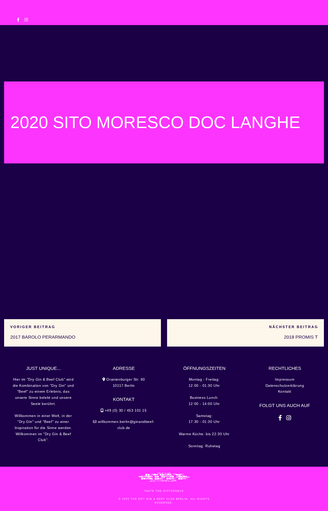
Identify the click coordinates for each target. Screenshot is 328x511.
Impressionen (140, 71)
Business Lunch (100, 49)
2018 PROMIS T (301, 337)
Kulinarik (62, 49)
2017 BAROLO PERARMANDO (42, 337)
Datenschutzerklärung (284, 386)
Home (36, 49)
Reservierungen (189, 71)
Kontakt (284, 391)
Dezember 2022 (264, 280)
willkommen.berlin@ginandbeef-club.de (164, 11)
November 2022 (264, 290)
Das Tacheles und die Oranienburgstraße (266, 226)
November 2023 (264, 270)
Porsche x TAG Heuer (266, 189)
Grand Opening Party (265, 200)
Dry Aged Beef (259, 241)
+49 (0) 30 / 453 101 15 (109, 4)
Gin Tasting (244, 49)
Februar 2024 (262, 261)
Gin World (277, 49)
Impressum (284, 379)
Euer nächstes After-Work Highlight (278, 212)
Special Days (142, 49)
